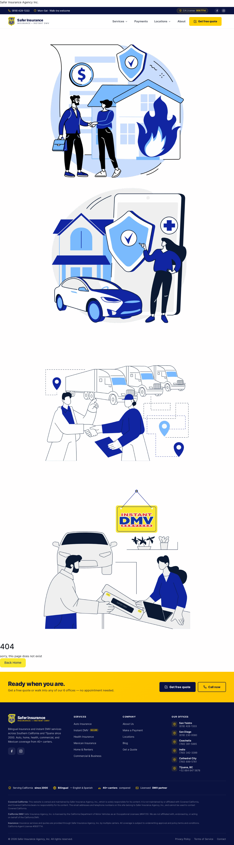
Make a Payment (133, 730)
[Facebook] (217, 10)
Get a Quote (130, 749)
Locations (160, 21)
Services (118, 21)
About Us (128, 723)
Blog (125, 743)
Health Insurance (84, 736)
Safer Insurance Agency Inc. (19, 2)
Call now (214, 687)
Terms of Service (203, 839)
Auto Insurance (83, 723)
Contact (221, 839)
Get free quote (207, 21)
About (182, 21)
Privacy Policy (182, 839)
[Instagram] (223, 10)
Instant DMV (85, 730)
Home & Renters (83, 749)
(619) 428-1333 (20, 10)
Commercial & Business (87, 755)
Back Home (12, 662)
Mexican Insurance (85, 743)
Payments (141, 21)
